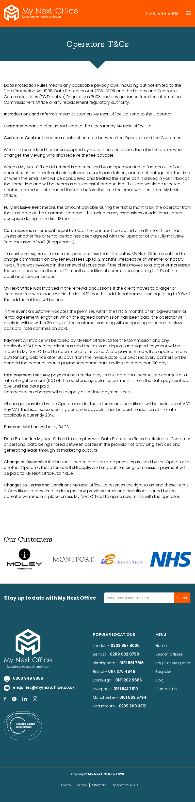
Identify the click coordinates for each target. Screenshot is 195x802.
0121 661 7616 (132, 662)
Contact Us (166, 688)
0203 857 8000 (125, 645)
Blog (159, 680)
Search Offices (169, 654)
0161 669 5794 (133, 697)
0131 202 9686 (128, 680)
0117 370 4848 (121, 671)
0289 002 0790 (124, 654)
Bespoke (163, 671)
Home (161, 645)
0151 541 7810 (125, 688)
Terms (81, 785)
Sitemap (99, 785)
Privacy (65, 785)
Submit (182, 597)
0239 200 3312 (132, 706)
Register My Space (172, 662)
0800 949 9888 (162, 13)
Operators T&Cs (124, 785)
